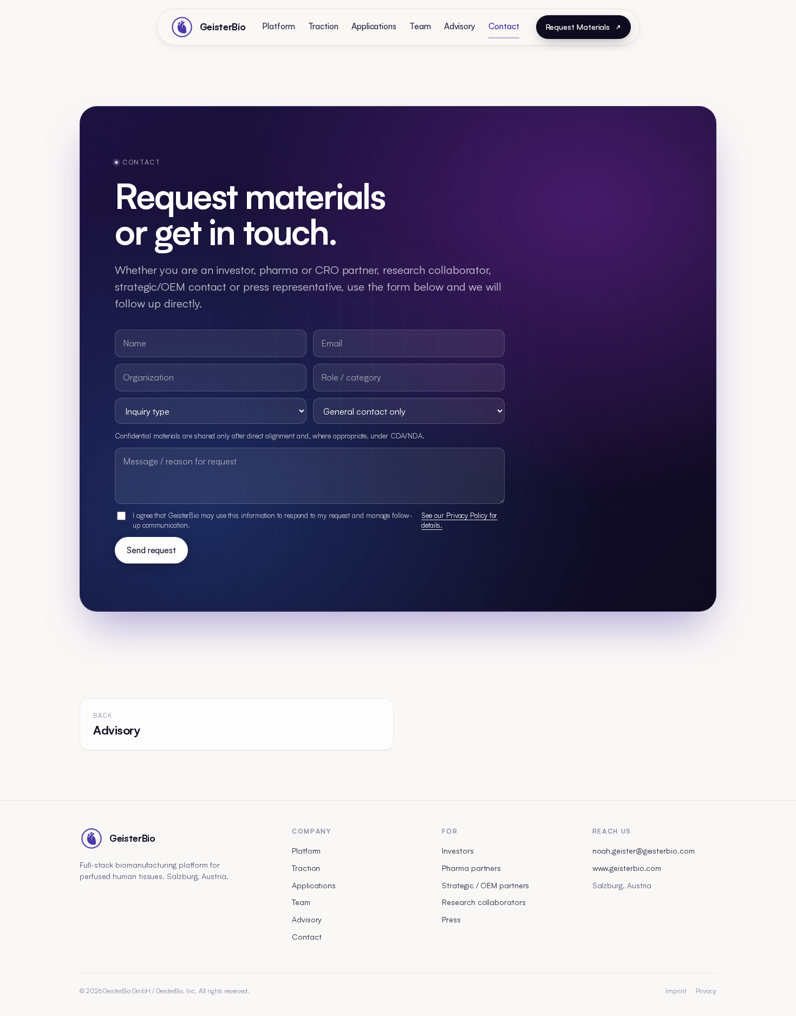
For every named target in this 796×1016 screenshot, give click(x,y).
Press (451, 919)
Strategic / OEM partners (485, 885)
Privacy (706, 991)
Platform (278, 26)
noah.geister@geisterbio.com (643, 850)
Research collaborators (483, 902)
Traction (323, 26)
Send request (151, 550)
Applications (373, 26)
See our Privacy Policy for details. (459, 520)
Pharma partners (471, 868)
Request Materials (578, 26)
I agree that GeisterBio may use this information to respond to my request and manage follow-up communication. (315, 520)
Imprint (675, 991)
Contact (503, 26)
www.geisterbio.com (627, 868)
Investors (457, 850)
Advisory (459, 26)
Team (420, 26)
